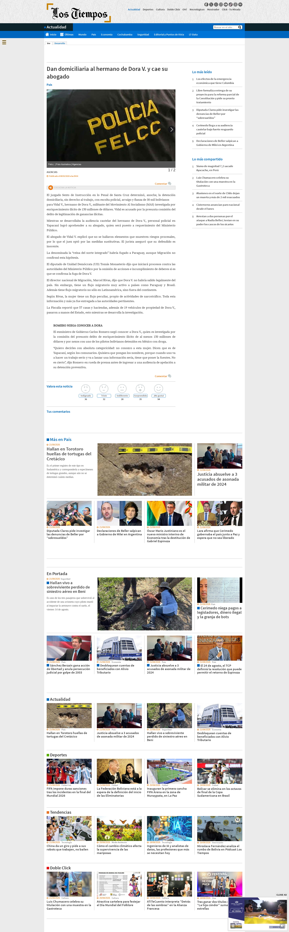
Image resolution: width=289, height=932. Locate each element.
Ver (49, 43)
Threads (235, 5)
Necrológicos (197, 9)
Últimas (69, 34)
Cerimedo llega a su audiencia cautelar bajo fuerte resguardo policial (214, 129)
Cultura (160, 9)
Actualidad (134, 9)
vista (46, 578)
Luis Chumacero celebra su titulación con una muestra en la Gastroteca (215, 181)
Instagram (221, 5)
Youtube (226, 5)
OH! (184, 9)
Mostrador (213, 9)
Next (171, 129)
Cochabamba (124, 34)
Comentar (161, 183)
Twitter (211, 5)
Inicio (53, 34)
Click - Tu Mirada (231, 9)
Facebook (206, 5)
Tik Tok (231, 5)
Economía (106, 34)
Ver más (48, 444)
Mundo (82, 34)
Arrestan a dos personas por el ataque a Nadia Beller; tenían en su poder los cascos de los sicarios (217, 220)
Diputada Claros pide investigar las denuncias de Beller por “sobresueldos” (217, 114)
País (93, 34)
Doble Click (173, 9)
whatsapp (216, 5)
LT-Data (193, 34)
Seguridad (143, 34)
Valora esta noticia (59, 386)
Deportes (148, 9)
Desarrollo (60, 43)
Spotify (240, 5)
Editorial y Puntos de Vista (169, 34)
